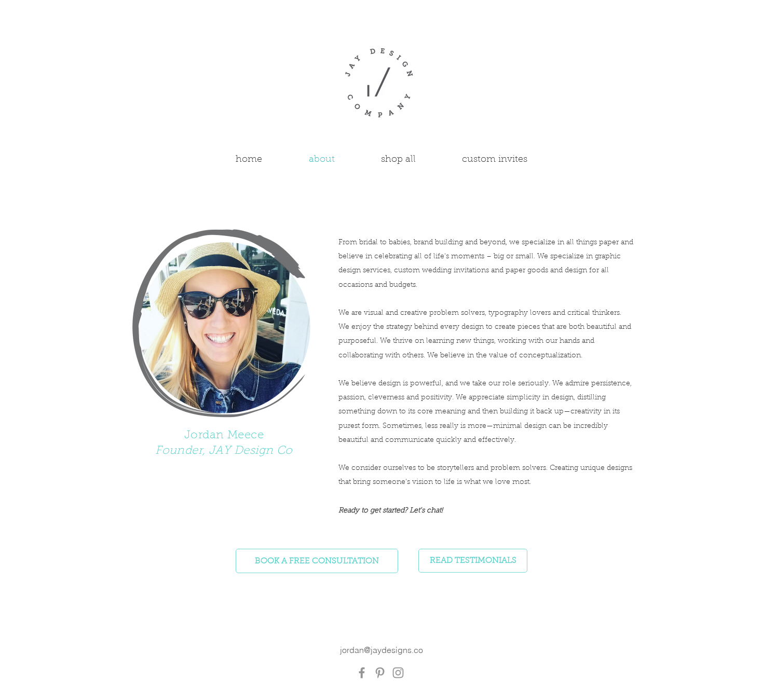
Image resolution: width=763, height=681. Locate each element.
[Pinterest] (380, 672)
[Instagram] (398, 672)
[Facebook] (362, 672)
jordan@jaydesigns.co (381, 650)
